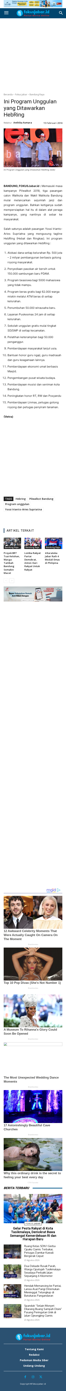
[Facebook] (11, 178)
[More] (54, 178)
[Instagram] (33, 1377)
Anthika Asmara (22, 122)
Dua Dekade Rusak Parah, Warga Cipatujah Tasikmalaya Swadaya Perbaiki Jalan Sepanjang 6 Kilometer (42, 1271)
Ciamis (8, 1256)
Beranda (8, 94)
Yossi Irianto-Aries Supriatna (23, 509)
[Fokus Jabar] (33, 13)
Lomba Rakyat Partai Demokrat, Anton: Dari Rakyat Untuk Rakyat (32, 561)
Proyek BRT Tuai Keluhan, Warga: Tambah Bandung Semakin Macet (12, 563)
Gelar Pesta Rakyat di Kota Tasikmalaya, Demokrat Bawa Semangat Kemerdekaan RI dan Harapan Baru (33, 1233)
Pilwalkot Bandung (41, 498)
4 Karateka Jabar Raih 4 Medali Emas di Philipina (52, 558)
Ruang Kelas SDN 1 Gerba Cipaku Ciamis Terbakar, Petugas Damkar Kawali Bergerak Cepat (40, 1251)
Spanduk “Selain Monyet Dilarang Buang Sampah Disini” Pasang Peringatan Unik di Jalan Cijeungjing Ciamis (43, 1310)
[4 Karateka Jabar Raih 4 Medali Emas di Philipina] (53, 543)
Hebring (21, 498)
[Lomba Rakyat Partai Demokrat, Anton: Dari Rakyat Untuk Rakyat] (33, 543)
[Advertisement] (33, 55)
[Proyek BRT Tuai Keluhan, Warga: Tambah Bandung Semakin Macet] (12, 543)
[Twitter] (20, 178)
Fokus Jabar (21, 94)
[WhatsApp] (37, 178)
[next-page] (12, 580)
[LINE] (45, 178)
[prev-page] (6, 580)
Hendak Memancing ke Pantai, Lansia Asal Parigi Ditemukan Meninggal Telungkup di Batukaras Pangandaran (42, 1290)
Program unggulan (17, 504)
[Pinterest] (28, 178)
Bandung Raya (37, 94)
